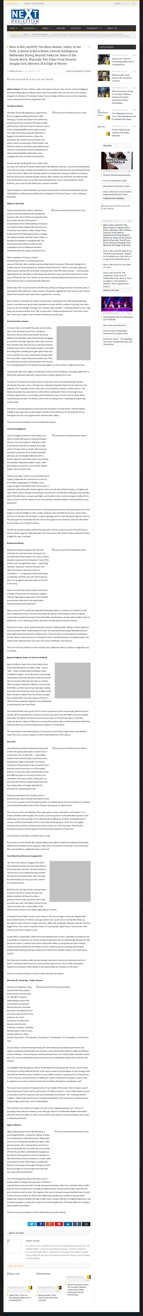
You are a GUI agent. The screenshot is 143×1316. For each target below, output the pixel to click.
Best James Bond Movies (114, 325)
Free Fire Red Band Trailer (115, 180)
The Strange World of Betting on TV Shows (117, 318)
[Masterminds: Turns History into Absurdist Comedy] (48, 1280)
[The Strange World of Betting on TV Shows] (117, 305)
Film (12, 28)
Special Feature (111, 290)
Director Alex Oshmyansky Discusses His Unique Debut (115, 332)
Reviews (87, 71)
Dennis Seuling (15, 71)
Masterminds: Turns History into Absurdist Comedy (48, 1297)
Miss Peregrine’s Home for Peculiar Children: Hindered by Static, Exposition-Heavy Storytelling (78, 1289)
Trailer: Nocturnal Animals (116, 175)
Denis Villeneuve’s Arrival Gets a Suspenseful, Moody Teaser (117, 193)
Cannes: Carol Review (34, 3)
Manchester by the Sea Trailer (116, 186)
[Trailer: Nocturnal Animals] (117, 161)
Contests (76, 28)
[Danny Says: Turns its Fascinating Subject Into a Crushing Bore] (19, 1280)
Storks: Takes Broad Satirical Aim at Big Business (121, 132)
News (45, 28)
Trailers (60, 28)
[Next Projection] (25, 15)
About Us (112, 28)
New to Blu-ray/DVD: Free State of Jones (117, 266)
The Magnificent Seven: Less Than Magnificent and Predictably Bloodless (124, 116)
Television (28, 28)
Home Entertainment (75, 71)
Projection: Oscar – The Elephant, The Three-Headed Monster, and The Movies (117, 342)
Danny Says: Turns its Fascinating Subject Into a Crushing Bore (20, 1297)
